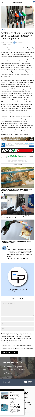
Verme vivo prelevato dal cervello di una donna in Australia (16, 406)
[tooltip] (9, 161)
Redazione (20, 42)
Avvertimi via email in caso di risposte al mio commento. (17, 345)
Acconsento (5, 343)
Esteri (3, 29)
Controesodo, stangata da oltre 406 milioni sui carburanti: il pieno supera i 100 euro (17, 242)
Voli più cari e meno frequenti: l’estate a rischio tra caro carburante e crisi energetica (15, 395)
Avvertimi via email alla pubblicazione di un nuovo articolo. (17, 348)
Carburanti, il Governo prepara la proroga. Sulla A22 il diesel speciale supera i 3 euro (16, 216)
